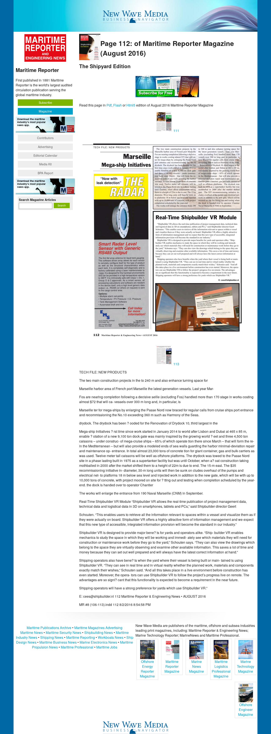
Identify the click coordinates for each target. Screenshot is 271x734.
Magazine (45, 111)
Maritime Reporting (80, 637)
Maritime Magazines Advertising (98, 627)
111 (176, 130)
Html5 (130, 105)
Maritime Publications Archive (49, 627)
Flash (117, 105)
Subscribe (45, 102)
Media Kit (45, 164)
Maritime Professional (77, 647)
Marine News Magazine (196, 666)
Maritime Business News (58, 642)
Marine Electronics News (98, 642)
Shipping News (51, 637)
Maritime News (31, 632)
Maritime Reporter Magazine (172, 666)
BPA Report (45, 173)
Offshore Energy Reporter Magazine (147, 669)
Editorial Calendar (45, 155)
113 (176, 363)
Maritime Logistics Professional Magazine (221, 669)
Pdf (109, 105)
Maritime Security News (63, 632)
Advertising (45, 147)
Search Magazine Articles (37, 200)
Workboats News (110, 637)
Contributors (45, 138)
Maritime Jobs (106, 647)
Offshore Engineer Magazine (245, 709)
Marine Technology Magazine (245, 666)
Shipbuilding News (98, 632)
